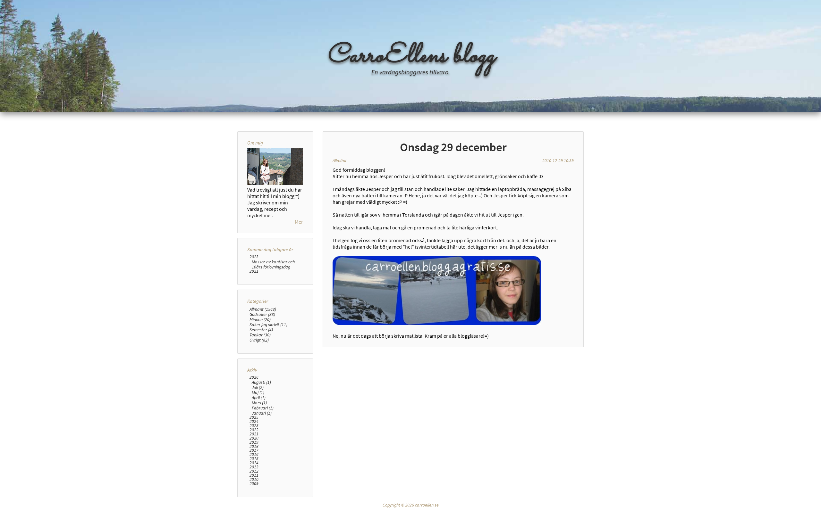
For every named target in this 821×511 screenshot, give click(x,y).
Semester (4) (261, 330)
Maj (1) (258, 392)
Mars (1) (259, 403)
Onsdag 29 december (453, 147)
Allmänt (340, 160)
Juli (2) (258, 387)
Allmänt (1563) (263, 309)
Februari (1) (263, 408)
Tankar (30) (260, 335)
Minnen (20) (260, 319)
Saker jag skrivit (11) (268, 324)
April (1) (259, 397)
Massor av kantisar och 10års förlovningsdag (273, 264)
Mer (299, 221)
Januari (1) (262, 413)
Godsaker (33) (262, 314)
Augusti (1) (261, 382)
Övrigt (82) (259, 340)
